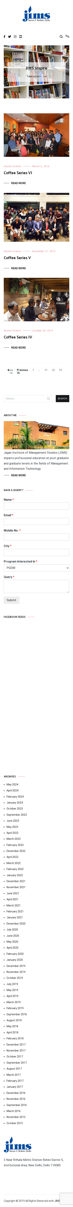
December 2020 (16, 923)
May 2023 (12, 826)
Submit (11, 600)
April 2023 (12, 832)
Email (8, 515)
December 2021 (16, 881)
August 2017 (14, 1068)
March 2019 (14, 1002)
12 (54, 370)
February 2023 (15, 844)
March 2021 (14, 905)
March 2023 (14, 838)
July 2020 (12, 929)
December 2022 (16, 850)
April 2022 (12, 856)
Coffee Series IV (18, 337)
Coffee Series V (17, 258)
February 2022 (15, 869)
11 (46, 370)
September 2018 (17, 1014)
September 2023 (17, 814)
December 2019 (16, 965)
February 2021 (15, 911)
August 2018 (14, 1020)
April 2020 (12, 947)
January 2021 (15, 917)
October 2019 (15, 977)
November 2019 (16, 971)
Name (9, 499)
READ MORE (18, 475)
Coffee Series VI (18, 173)
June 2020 (13, 935)
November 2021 (16, 887)
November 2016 (16, 1098)
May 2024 (12, 784)
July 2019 (12, 984)
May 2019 (12, 990)
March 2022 (14, 863)
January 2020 (15, 959)
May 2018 (12, 1026)
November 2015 (16, 1117)
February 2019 (15, 1008)
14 (11, 373)
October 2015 (15, 1123)
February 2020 (15, 953)
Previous (22, 370)
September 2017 (17, 1062)
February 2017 (15, 1080)
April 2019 (12, 996)
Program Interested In (20, 561)
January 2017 (15, 1086)
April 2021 (12, 899)
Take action (34, 76)
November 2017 (16, 1050)
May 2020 (12, 941)
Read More (18, 183)
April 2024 (12, 790)
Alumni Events (12, 166)
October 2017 (15, 1056)
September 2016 (17, 1105)
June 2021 (13, 893)
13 (61, 370)
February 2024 (15, 796)
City (7, 546)
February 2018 (15, 1038)
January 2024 (15, 802)
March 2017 (14, 1074)
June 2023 (13, 820)
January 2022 (15, 875)
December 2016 (16, 1092)
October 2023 (15, 808)
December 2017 (16, 1044)
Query (9, 577)
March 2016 (14, 1111)
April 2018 (12, 1032)
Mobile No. (12, 530)
